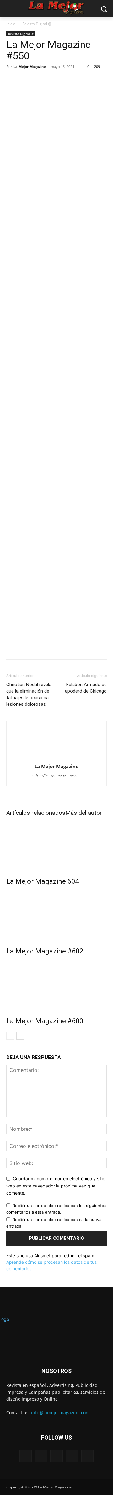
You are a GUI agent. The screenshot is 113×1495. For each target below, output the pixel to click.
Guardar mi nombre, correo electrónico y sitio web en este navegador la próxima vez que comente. (55, 1185)
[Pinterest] (41, 334)
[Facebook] (12, 334)
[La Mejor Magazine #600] (56, 984)
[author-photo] (56, 757)
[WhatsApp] (56, 334)
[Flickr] (56, 1456)
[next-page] (20, 1036)
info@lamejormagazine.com (60, 1413)
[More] (70, 334)
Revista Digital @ (36, 23)
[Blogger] (25, 1456)
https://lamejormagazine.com (56, 775)
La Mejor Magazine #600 (44, 1021)
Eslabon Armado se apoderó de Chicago (86, 688)
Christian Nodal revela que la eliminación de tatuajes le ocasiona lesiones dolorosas (28, 694)
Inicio (10, 23)
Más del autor (83, 812)
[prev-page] (10, 1036)
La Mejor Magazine (29, 66)
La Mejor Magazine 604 (42, 881)
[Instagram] (72, 1456)
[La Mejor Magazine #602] (56, 914)
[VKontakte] (87, 1456)
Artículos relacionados (35, 812)
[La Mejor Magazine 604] (56, 845)
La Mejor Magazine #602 (44, 951)
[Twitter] (27, 334)
